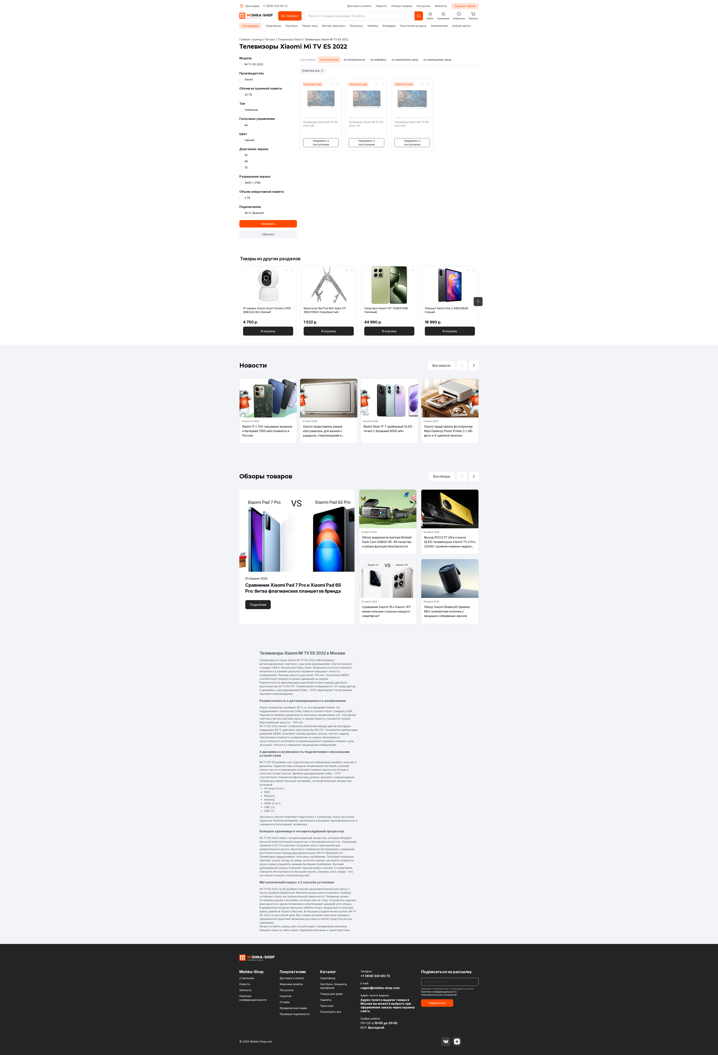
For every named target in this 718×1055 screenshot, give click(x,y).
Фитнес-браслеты (333, 25)
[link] (327, 39)
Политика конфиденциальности (253, 997)
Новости (381, 5)
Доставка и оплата (359, 5)
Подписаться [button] (437, 1003)
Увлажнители (439, 25)
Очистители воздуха (413, 25)
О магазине (246, 978)
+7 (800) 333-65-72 (275, 5)
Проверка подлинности (295, 1014)
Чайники (372, 25)
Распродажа (250, 25)
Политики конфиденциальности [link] (438, 991)
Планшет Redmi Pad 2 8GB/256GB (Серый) (446, 310)
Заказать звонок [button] (465, 5)
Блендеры (389, 25)
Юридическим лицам (293, 1008)
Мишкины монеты (291, 984)
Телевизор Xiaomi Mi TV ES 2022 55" (320, 123)
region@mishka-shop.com (380, 988)
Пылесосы (356, 25)
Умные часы (310, 25)
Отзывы (285, 1002)
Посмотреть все (330, 1011)
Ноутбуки (292, 25)
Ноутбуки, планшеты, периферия (333, 985)
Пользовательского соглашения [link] (439, 994)
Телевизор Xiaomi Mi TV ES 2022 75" (366, 123)
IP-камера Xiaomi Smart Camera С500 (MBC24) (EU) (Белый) (267, 310)
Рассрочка (423, 5)
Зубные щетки (461, 25)
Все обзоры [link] (441, 476)
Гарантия (286, 996)
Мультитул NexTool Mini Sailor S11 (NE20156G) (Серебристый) (325, 310)
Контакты (441, 5)
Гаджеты (325, 999)
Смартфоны (273, 25)
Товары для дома (331, 993)
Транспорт (327, 1005)
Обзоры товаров (401, 5)
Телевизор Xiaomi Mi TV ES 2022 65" (411, 123)
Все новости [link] (441, 365)
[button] (290, 16)
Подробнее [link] (258, 604)
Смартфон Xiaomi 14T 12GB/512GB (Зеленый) (386, 310)
